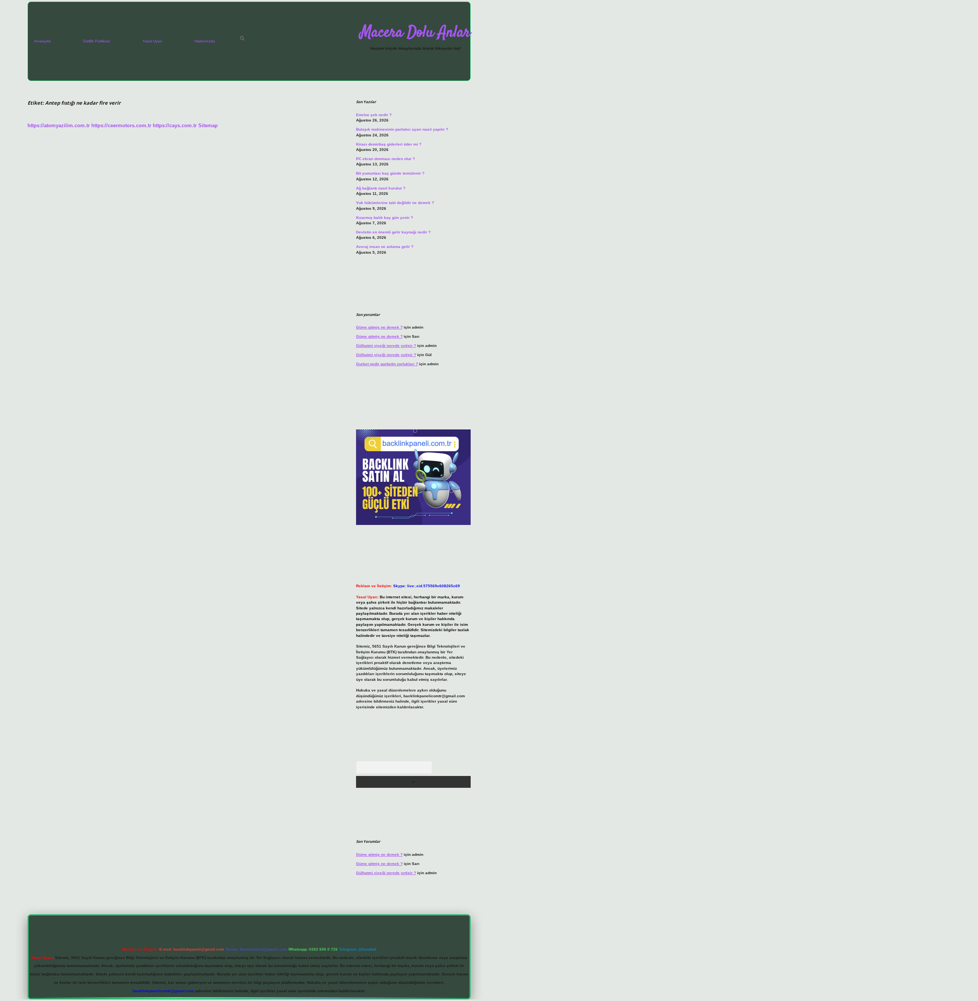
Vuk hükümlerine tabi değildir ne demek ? (395, 203)
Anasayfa (42, 41)
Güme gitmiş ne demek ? (379, 327)
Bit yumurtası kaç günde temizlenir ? (390, 173)
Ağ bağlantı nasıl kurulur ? (380, 188)
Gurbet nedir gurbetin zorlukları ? (387, 364)
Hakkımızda (204, 41)
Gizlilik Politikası (96, 41)
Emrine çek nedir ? (374, 115)
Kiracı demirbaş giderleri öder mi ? (388, 144)
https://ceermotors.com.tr (121, 125)
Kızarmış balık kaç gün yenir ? (384, 217)
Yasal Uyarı (152, 41)
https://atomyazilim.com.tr (59, 125)
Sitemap (208, 125)
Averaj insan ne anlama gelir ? (384, 247)
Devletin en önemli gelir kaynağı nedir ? (393, 232)
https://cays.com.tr (175, 125)
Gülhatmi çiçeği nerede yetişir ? (386, 345)
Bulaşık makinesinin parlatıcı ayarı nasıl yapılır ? (402, 129)
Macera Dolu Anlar (415, 33)
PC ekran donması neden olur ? (385, 159)
